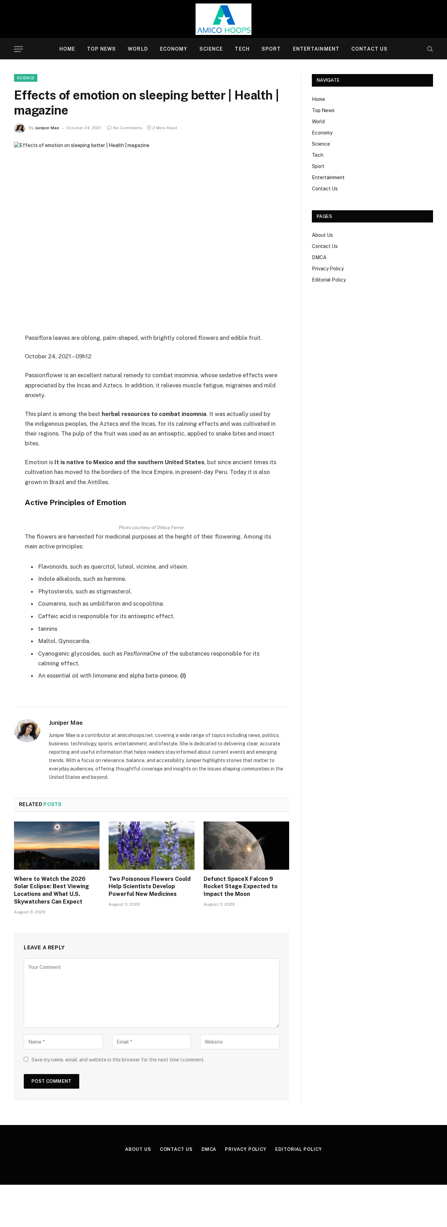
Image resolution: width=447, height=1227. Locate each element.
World (138, 49)
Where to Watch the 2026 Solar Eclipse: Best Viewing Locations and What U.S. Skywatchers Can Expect (51, 890)
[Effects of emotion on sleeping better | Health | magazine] (151, 232)
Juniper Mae (47, 127)
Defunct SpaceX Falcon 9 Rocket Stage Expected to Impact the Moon (241, 887)
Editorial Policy (329, 280)
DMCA (319, 257)
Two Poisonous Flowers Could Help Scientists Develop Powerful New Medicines (150, 887)
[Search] (429, 49)
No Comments (127, 127)
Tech (242, 49)
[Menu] (18, 49)
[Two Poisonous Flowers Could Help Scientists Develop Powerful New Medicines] (151, 845)
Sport (271, 49)
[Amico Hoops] (223, 19)
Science (211, 49)
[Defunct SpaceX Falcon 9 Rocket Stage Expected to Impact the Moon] (246, 845)
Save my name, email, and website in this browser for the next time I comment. (118, 1059)
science (26, 78)
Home (67, 49)
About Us (322, 235)
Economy (174, 49)
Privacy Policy (328, 268)
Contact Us (369, 49)
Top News (101, 49)
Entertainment (316, 49)
